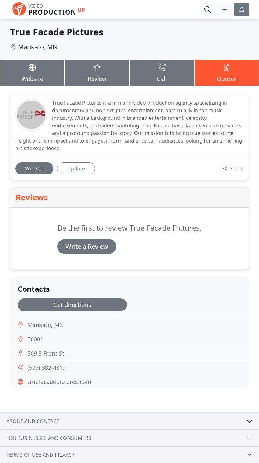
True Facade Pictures (56, 32)
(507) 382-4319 (46, 367)
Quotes (227, 78)
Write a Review (86, 246)
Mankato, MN (37, 47)
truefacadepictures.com (59, 382)
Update (76, 168)
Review (97, 78)
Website (32, 78)
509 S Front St (45, 353)
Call (162, 78)
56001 (35, 339)
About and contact (32, 421)
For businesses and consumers (48, 438)
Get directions (72, 304)
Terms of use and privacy (40, 454)
